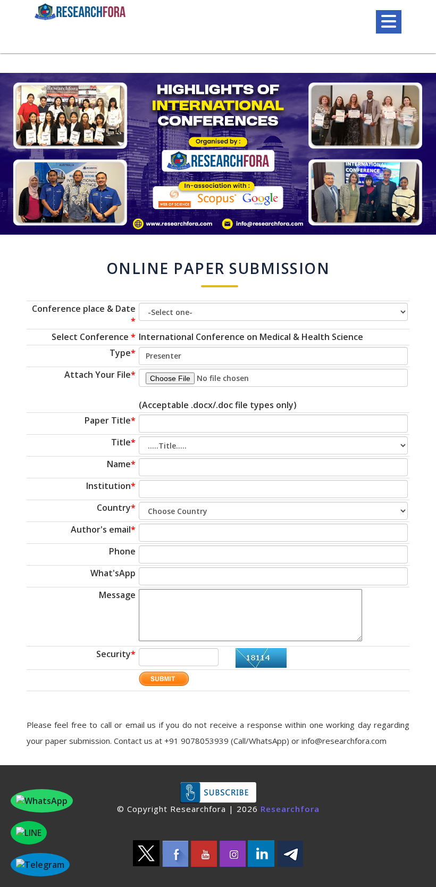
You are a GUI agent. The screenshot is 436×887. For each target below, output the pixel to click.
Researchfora (290, 808)
